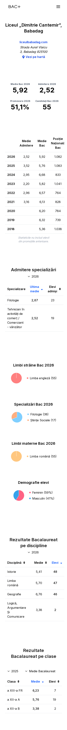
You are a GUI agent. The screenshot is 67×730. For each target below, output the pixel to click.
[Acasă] (15, 6)
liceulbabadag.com (33, 42)
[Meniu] (58, 6)
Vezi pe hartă (35, 57)
